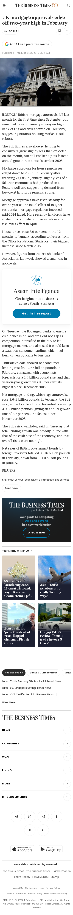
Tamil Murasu (40, 877)
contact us (31, 888)
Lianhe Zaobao (62, 871)
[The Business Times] (33, 5)
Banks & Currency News (43, 672)
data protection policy (55, 893)
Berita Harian (22, 877)
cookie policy (35, 893)
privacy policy (53, 888)
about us (18, 888)
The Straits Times (13, 871)
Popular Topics (14, 672)
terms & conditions (16, 893)
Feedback (11, 488)
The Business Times (38, 871)
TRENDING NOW (15, 551)
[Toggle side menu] (4, 5)
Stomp (55, 877)
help (41, 888)
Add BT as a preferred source (29, 44)
